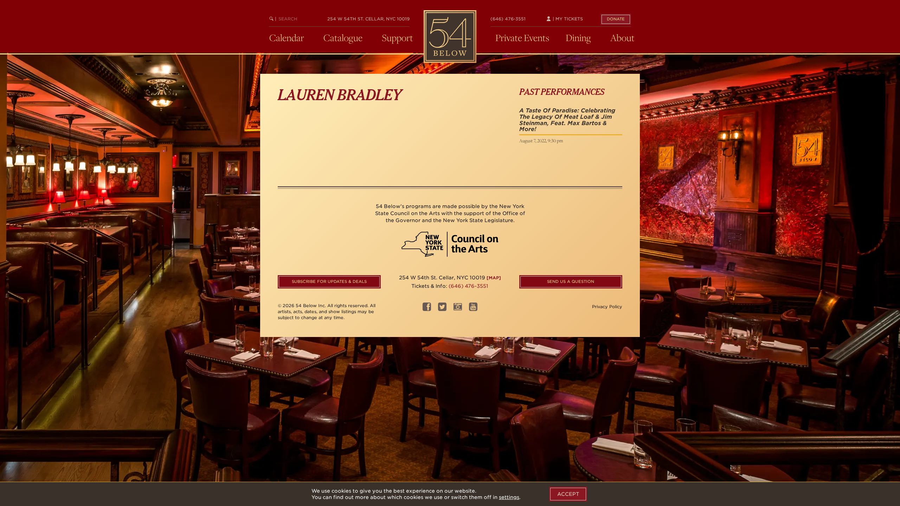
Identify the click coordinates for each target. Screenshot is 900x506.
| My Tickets (567, 18)
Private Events (522, 37)
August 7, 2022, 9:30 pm (541, 140)
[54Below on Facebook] (427, 309)
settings (509, 497)
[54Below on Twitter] (442, 309)
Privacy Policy (607, 306)
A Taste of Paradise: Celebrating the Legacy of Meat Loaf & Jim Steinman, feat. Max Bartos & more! (567, 119)
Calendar (286, 37)
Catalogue (342, 37)
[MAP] (494, 277)
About (622, 37)
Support (397, 37)
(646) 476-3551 (508, 18)
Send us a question (570, 281)
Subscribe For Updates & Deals (329, 281)
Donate (616, 19)
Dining (578, 37)
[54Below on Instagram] (458, 309)
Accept (568, 494)
